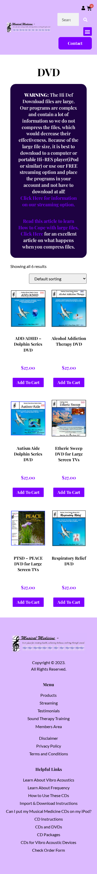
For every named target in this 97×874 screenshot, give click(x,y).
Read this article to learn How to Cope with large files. (48, 224)
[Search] (85, 19)
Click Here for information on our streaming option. (48, 201)
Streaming (49, 702)
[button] (87, 31)
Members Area (48, 726)
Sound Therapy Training (48, 718)
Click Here (32, 234)
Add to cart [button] (28, 382)
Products (48, 695)
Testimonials (49, 710)
